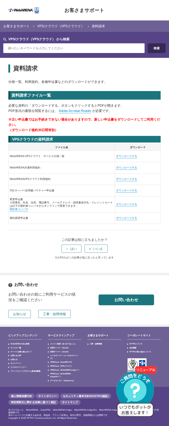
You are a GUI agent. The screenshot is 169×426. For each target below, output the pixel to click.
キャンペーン (16, 363)
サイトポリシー (47, 396)
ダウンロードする (126, 156)
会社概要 (132, 348)
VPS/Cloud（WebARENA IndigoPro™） (60, 375)
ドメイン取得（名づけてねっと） (63, 344)
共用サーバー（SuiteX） (60, 348)
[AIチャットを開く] (136, 393)
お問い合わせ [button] (126, 300)
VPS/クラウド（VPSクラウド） (60, 26)
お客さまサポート (84, 10)
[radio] (71, 249)
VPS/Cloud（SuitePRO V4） (61, 362)
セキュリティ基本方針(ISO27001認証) (85, 396)
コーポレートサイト (139, 335)
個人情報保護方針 (21, 396)
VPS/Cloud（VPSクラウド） (61, 366)
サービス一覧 (16, 348)
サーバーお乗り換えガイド (21, 352)
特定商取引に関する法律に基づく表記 (33, 402)
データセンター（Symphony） (62, 380)
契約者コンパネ (19, 209)
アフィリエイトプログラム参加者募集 (25, 371)
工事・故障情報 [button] (54, 314)
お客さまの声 (16, 355)
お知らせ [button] (19, 314)
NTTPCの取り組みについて (140, 352)
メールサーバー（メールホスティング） (64, 356)
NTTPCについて (135, 344)
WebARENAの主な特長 (20, 344)
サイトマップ (70, 402)
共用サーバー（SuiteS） (60, 352)
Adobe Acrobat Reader (75, 111)
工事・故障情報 (96, 344)
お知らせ (14, 359)
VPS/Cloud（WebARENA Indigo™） (65, 370)
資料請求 (98, 26)
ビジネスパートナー (18, 367)
